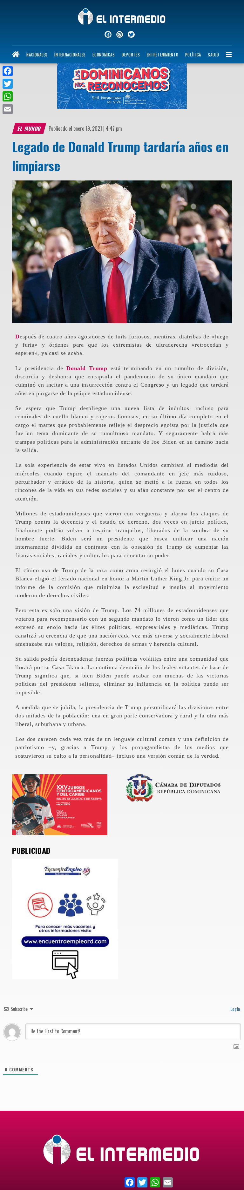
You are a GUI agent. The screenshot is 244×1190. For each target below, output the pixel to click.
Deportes (131, 55)
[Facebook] (7, 71)
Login (234, 1008)
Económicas (103, 55)
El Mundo (29, 128)
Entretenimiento (163, 55)
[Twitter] (7, 83)
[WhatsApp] (7, 96)
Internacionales (70, 55)
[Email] (7, 109)
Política (193, 55)
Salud (213, 55)
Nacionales (36, 55)
